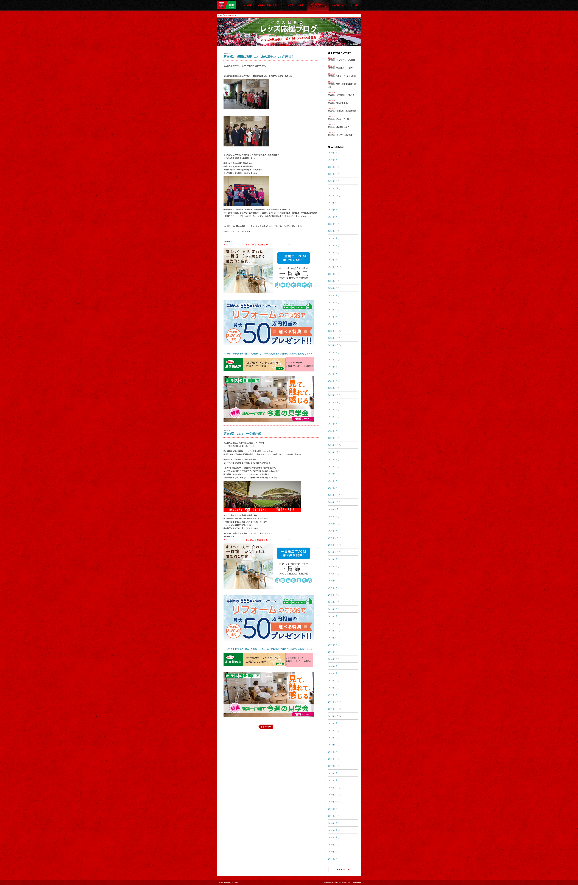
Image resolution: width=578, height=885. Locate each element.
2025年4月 (332, 245)
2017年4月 (332, 759)
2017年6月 (332, 745)
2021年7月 (332, 466)
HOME (220, 15)
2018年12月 (333, 623)
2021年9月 (332, 459)
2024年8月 (332, 281)
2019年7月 (332, 573)
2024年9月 (332, 274)
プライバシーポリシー (228, 882)
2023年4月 (332, 381)
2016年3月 (332, 852)
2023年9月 (332, 352)
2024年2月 (332, 317)
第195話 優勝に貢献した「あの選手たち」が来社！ (259, 56)
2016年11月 (333, 794)
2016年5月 (332, 837)
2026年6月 (332, 160)
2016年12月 (333, 787)
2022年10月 (333, 402)
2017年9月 (332, 723)
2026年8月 (332, 153)
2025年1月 (332, 260)
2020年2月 (332, 531)
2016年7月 (332, 823)
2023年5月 (332, 374)
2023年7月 (332, 359)
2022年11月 (333, 395)
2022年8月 (332, 409)
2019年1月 (332, 616)
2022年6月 (332, 424)
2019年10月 (333, 552)
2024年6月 (332, 288)
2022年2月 (332, 438)
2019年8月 (332, 566)
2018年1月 (332, 695)
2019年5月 (332, 588)
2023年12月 (333, 331)
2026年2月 (332, 181)
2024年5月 (332, 295)
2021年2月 (332, 488)
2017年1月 (332, 780)
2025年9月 (332, 210)
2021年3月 (332, 481)
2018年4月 (332, 680)
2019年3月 (332, 602)
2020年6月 (332, 523)
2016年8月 (332, 816)
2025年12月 (333, 188)
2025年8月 (332, 217)
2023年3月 (332, 388)
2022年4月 (332, 431)
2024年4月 (332, 302)
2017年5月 (332, 752)
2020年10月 (333, 509)
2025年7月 (332, 224)
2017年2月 (332, 773)
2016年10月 (333, 802)
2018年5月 (332, 673)
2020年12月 (333, 495)
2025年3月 (332, 252)
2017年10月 (333, 716)
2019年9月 (332, 559)
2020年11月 (333, 502)
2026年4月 (332, 174)
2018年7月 (332, 659)
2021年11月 (333, 452)
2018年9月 (332, 645)
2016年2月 (332, 859)
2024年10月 (333, 267)
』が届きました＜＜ (304, 354)
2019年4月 (332, 595)
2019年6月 (332, 580)
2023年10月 (333, 345)
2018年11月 (333, 630)
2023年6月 (332, 367)
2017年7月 (332, 737)
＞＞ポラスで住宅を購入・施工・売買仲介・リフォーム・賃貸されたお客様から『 (257, 354)
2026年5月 (332, 167)
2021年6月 (332, 473)
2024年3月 (332, 309)
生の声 (293, 354)
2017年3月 (332, 766)
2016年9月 (332, 809)
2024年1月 (332, 324)
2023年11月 (333, 338)
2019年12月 (333, 538)
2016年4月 (332, 844)
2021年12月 (333, 445)
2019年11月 (333, 545)
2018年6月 (332, 666)
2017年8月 (332, 730)
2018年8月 (332, 652)
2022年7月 (332, 416)
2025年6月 (332, 231)
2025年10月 (333, 203)
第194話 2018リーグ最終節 (242, 433)
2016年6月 (332, 830)
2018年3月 (332, 687)
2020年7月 (332, 516)
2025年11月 (333, 195)
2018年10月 (333, 638)
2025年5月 (332, 238)
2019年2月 (332, 609)
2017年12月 (333, 702)
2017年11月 (333, 709)
